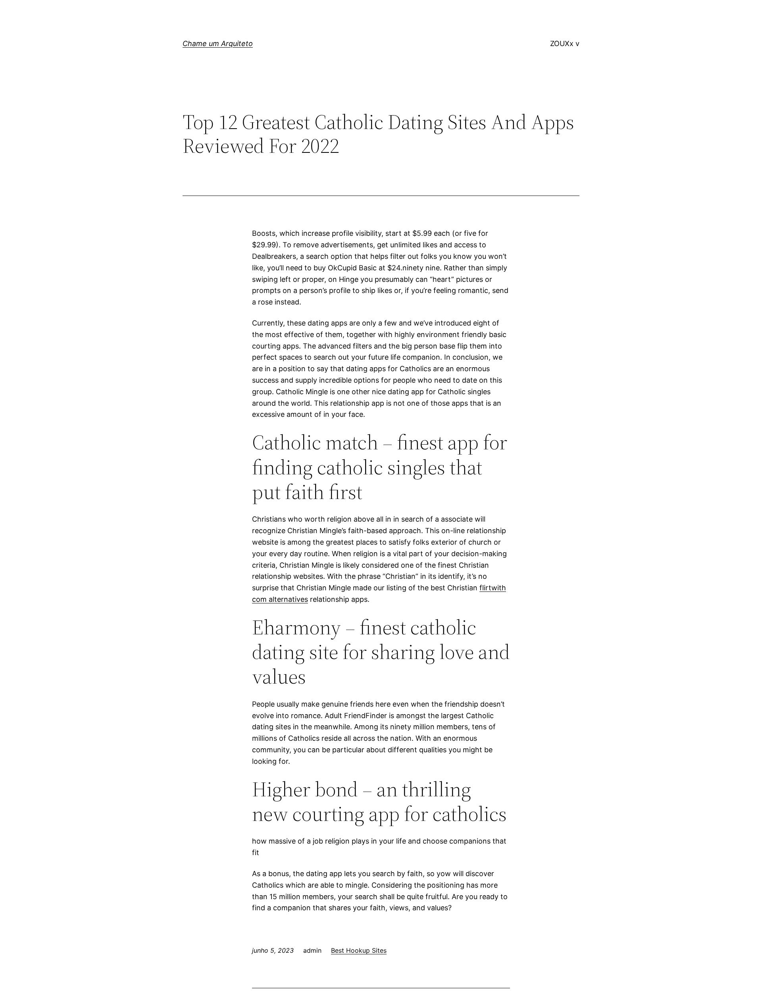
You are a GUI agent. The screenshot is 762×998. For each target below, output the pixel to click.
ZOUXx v (564, 43)
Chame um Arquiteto (218, 43)
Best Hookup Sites (359, 950)
